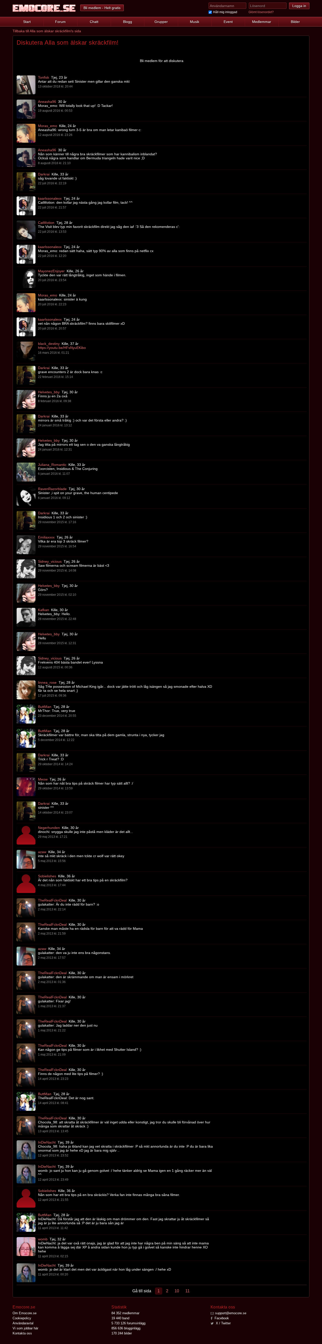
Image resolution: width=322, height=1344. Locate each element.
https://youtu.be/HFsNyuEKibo (62, 348)
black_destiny (49, 344)
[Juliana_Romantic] (26, 472)
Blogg (127, 22)
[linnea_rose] (26, 689)
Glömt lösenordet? (261, 12)
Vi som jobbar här (25, 1328)
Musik (194, 22)
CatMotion (46, 223)
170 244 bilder (121, 1333)
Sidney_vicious (50, 561)
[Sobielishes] (26, 883)
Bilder (295, 22)
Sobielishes (47, 876)
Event (228, 22)
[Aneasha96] (26, 109)
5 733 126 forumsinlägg (128, 1323)
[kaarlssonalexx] (26, 205)
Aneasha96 (47, 102)
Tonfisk (43, 77)
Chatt (94, 22)
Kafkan (43, 610)
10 (177, 1291)
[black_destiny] (26, 351)
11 (187, 1291)
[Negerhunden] (26, 835)
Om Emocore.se (24, 1313)
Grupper (161, 22)
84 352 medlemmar (125, 1313)
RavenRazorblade (52, 489)
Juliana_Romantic (52, 465)
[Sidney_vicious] (26, 568)
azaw (42, 852)
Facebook (221, 1318)
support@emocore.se (230, 1313)
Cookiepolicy (22, 1318)
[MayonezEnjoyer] (26, 278)
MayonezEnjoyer (51, 271)
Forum (60, 22)
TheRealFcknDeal (52, 900)
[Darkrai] (26, 181)
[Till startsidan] (44, 8)
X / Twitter (223, 1323)
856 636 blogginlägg (125, 1328)
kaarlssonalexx (50, 198)
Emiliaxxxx (46, 537)
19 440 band (120, 1318)
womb (43, 1239)
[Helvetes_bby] (26, 399)
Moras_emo (47, 126)
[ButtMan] (26, 714)
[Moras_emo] (26, 133)
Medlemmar (261, 22)
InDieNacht (47, 1142)
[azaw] (26, 859)
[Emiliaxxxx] (26, 544)
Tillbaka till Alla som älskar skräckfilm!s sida (47, 31)
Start (27, 22)
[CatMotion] (26, 230)
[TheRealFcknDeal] (26, 907)
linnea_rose (47, 682)
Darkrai (44, 174)
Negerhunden (49, 828)
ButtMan (44, 707)
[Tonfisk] (26, 84)
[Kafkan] (26, 617)
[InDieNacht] (26, 1149)
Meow (43, 779)
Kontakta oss (22, 1333)
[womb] (26, 1246)
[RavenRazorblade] (26, 496)
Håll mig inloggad (225, 12)
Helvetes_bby (49, 392)
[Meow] (26, 786)
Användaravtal (23, 1323)
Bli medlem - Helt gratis (102, 8)
